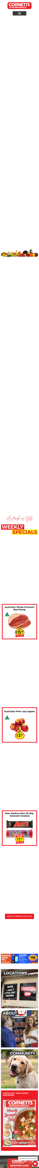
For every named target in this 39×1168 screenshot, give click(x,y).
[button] (19, 13)
